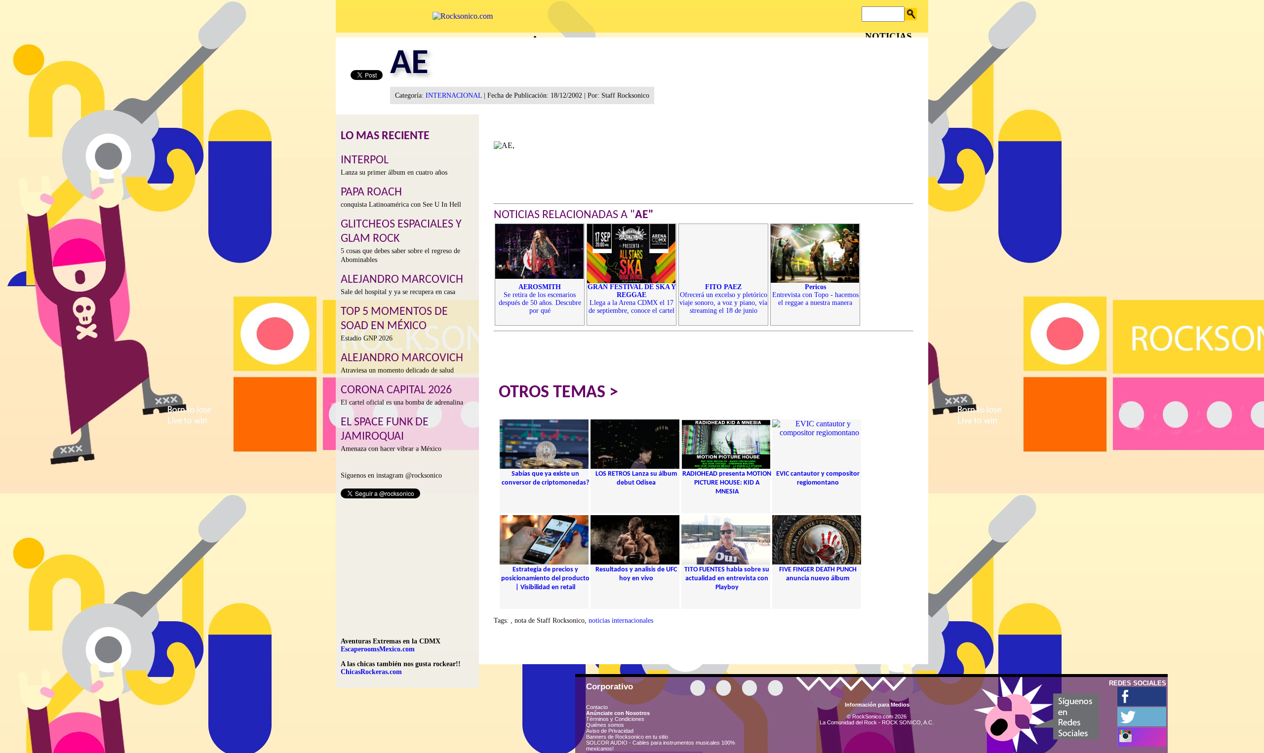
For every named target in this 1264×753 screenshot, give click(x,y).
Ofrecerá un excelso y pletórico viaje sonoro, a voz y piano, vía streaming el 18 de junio (723, 298)
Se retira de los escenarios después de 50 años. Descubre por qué (540, 298)
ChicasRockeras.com (371, 672)
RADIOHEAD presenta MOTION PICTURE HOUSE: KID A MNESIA (726, 482)
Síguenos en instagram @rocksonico (391, 475)
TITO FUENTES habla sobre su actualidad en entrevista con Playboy (726, 578)
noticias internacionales (621, 620)
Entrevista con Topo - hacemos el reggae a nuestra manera (815, 294)
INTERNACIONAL (454, 95)
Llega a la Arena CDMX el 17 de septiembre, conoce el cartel (632, 298)
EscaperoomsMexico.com (378, 649)
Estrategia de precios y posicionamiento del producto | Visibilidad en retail (545, 578)
